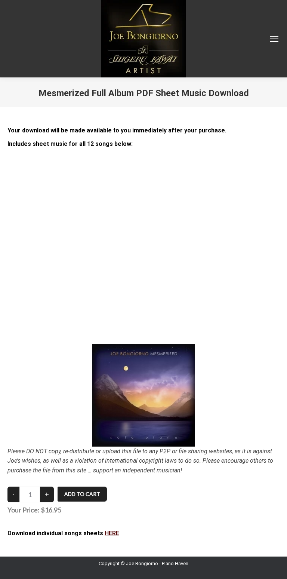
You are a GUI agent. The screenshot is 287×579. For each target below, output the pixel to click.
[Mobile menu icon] (274, 39)
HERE (112, 533)
